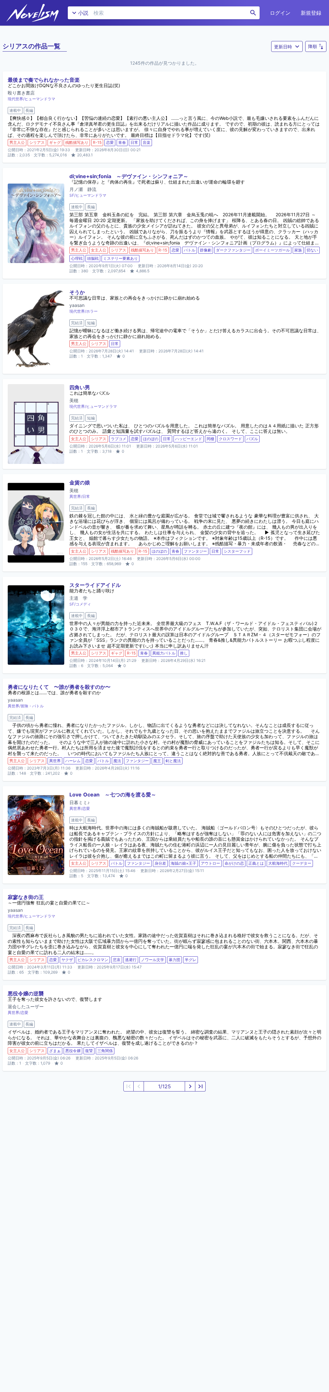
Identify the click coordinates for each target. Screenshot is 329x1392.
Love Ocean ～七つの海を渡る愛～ (112, 794)
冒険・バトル (32, 706)
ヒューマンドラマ (39, 98)
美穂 (73, 400)
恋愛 (86, 808)
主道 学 (78, 598)
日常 (86, 496)
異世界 (75, 496)
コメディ (83, 604)
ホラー (92, 311)
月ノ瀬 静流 (82, 189)
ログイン (280, 13)
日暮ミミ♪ (79, 802)
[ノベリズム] (32, 13)
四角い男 (79, 387)
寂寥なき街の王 (26, 897)
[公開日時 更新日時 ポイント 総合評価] (287, 46)
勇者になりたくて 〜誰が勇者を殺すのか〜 (59, 687)
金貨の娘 (79, 482)
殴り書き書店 (21, 92)
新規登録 (311, 13)
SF (71, 195)
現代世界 (15, 98)
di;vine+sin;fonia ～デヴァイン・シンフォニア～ (128, 176)
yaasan (76, 305)
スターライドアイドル (95, 585)
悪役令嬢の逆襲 (26, 993)
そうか (77, 292)
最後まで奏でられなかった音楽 (44, 80)
